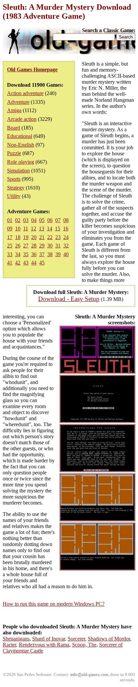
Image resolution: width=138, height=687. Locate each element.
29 (42, 245)
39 (58, 254)
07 (58, 220)
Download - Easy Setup (68, 298)
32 (66, 245)
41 (9, 262)
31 (58, 245)
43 (25, 262)
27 (25, 245)
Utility (13, 196)
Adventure (18, 102)
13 (41, 228)
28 (34, 245)
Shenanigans (16, 638)
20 (34, 237)
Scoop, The (84, 644)
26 (17, 245)
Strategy (15, 187)
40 (66, 254)
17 (9, 237)
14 (49, 228)
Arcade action (22, 119)
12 (33, 228)
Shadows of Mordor (109, 638)
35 (25, 254)
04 (34, 220)
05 (42, 220)
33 (9, 254)
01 (9, 220)
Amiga (14, 110)
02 (17, 220)
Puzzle (14, 153)
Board (13, 128)
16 (65, 228)
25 (9, 245)
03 (25, 220)
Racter (9, 644)
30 (50, 245)
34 (17, 254)
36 (34, 254)
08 (66, 220)
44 (34, 262)
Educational (19, 136)
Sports (13, 179)
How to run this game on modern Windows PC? (54, 604)
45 (42, 262)
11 (25, 228)
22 (50, 237)
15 (57, 228)
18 (17, 237)
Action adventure (25, 93)
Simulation (18, 170)
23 (58, 237)
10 (17, 228)
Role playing (20, 162)
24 (66, 237)
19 (25, 237)
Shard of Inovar (48, 638)
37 (42, 254)
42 (17, 262)
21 (42, 237)
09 (9, 228)
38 (50, 254)
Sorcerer (76, 638)
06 (50, 220)
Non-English (20, 145)
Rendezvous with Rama (44, 644)
